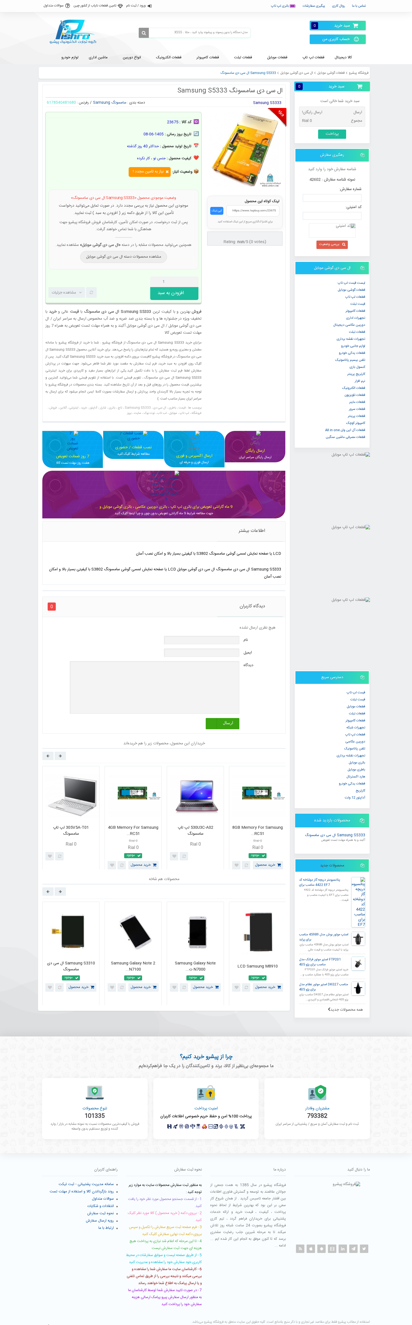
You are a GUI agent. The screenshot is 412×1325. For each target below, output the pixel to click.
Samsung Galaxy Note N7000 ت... (195, 966)
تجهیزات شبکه (355, 727)
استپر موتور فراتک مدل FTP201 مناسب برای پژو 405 (320, 962)
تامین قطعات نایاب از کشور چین (94, 5)
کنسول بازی (357, 367)
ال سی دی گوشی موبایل (296, 73)
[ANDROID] (321, 1249)
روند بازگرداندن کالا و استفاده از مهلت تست (82, 1191)
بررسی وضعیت (329, 244)
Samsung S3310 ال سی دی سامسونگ (71, 966)
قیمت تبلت (357, 304)
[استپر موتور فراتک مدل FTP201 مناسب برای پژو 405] (358, 964)
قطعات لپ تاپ (355, 297)
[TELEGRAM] (353, 1249)
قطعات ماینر (357, 402)
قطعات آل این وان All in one (345, 430)
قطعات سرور (357, 409)
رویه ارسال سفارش (100, 1221)
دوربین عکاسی (355, 741)
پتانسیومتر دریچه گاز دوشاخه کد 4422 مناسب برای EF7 (319, 882)
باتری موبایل (357, 762)
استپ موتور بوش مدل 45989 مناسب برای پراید (323, 937)
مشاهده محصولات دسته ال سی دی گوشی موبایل (123, 257)
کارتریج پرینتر (356, 374)
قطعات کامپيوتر (355, 311)
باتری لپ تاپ (280, 6)
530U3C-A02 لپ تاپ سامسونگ (195, 831)
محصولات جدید (332, 865)
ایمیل (248, 652)
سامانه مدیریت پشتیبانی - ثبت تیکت (86, 1184)
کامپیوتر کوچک (355, 423)
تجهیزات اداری (355, 318)
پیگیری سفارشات (314, 6)
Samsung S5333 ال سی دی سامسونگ (335, 835)
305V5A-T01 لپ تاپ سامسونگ (71, 831)
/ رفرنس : (84, 102)
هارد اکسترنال (355, 776)
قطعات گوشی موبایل (331, 73)
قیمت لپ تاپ (356, 692)
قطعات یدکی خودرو (352, 353)
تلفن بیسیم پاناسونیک (350, 360)
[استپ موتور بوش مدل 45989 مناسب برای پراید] (358, 939)
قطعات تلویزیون (354, 395)
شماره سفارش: (350, 189)
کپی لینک (217, 211)
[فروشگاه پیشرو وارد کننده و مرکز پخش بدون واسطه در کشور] (75, 32)
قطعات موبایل (356, 706)
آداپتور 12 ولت (355, 797)
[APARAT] (332, 1249)
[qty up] (193, 281)
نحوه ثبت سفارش (100, 1213)
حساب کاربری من (336, 39)
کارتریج (360, 790)
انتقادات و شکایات (100, 1206)
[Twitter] (364, 1249)
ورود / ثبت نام (136, 5)
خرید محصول (141, 865)
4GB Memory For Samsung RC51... (133, 831)
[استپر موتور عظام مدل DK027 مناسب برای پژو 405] (358, 989)
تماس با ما (359, 6)
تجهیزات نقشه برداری (351, 339)
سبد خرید (332, 25)
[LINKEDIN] (343, 1249)
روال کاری (338, 6)
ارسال (228, 723)
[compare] (91, 292)
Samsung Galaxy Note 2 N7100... (133, 966)
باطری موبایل (356, 769)
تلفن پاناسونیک (354, 748)
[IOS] (311, 1249)
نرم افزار (360, 381)
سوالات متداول (53, 5)
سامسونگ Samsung (109, 103)
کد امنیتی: (353, 207)
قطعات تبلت (357, 332)
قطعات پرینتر (356, 416)
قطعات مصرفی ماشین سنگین (345, 437)
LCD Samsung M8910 (257, 966)
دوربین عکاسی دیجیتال (349, 325)
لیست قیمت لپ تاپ (351, 283)
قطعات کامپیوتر (355, 720)
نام (246, 640)
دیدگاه (248, 665)
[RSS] (300, 1249)
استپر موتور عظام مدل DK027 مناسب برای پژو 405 (323, 987)
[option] (71, 819)
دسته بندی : (136, 102)
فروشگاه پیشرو (359, 73)
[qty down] (182, 281)
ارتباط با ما (106, 1228)
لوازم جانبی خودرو (353, 346)
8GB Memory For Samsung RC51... (257, 831)
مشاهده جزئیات (64, 292)
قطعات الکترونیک (353, 388)
